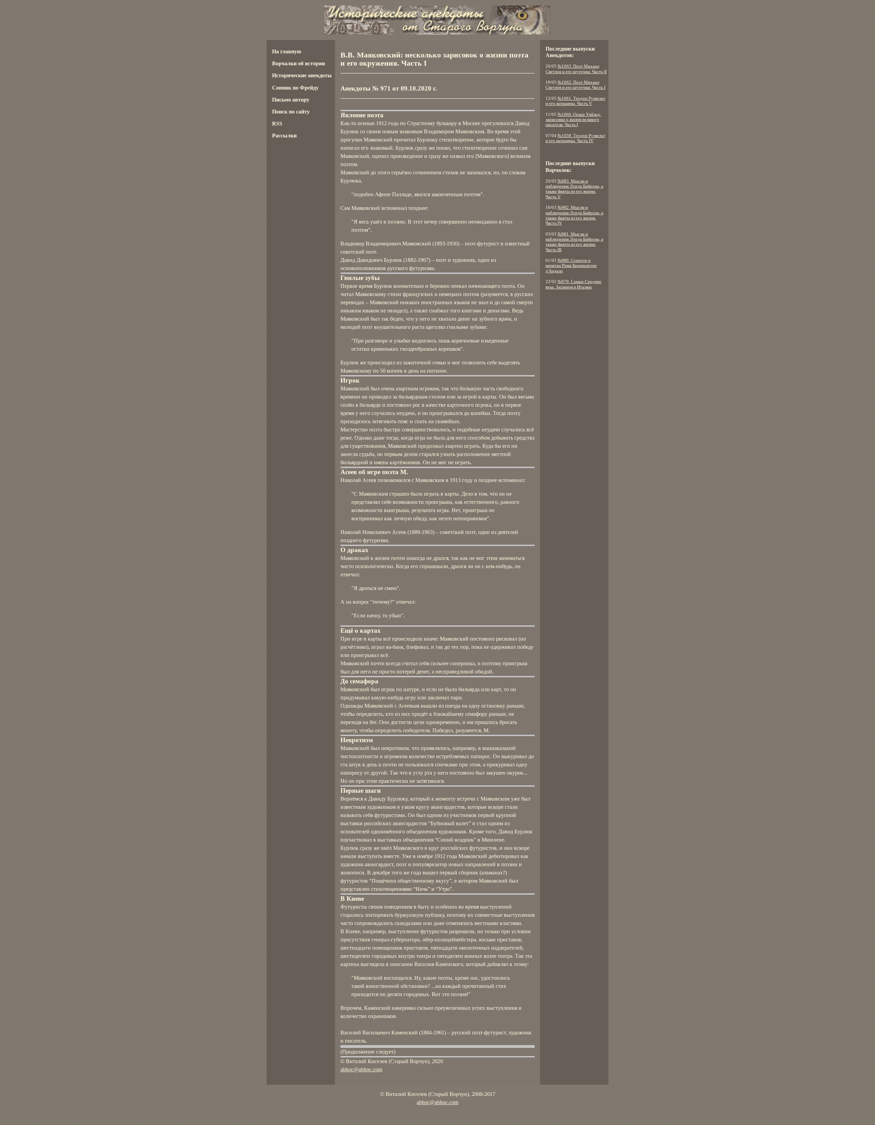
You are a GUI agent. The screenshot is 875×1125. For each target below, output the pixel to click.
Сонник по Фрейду (295, 88)
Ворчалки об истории (298, 63)
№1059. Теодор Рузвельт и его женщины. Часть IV (575, 138)
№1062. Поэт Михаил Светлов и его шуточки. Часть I (575, 85)
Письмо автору (290, 100)
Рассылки (284, 135)
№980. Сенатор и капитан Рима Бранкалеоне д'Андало (571, 265)
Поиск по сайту (291, 112)
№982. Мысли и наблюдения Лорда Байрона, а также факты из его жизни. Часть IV (574, 215)
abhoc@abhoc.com (361, 1069)
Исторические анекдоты (302, 75)
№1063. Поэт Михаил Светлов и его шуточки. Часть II (576, 69)
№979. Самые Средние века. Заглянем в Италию (574, 284)
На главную (286, 51)
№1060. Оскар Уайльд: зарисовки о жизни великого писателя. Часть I (573, 120)
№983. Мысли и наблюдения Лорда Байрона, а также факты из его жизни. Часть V (574, 189)
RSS (277, 123)
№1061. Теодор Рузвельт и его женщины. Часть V (575, 101)
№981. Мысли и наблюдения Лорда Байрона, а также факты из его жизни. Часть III (574, 242)
